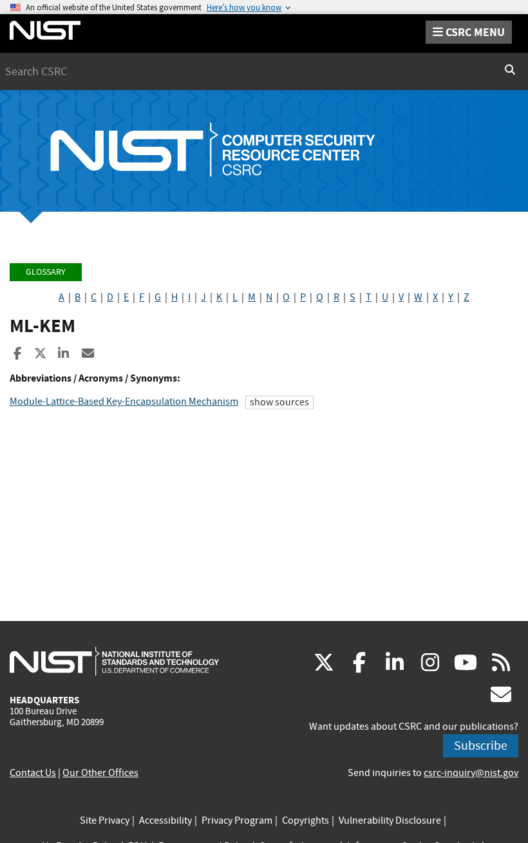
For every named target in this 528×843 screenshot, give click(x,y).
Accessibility (165, 820)
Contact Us (33, 772)
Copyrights (305, 820)
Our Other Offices (100, 772)
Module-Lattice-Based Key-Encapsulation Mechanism (124, 401)
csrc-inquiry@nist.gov (471, 772)
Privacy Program (237, 820)
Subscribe (480, 745)
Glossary (46, 272)
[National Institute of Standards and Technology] (114, 660)
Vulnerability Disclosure (390, 820)
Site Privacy (104, 820)
